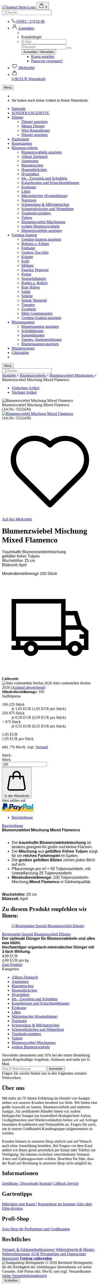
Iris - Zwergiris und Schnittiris (44, 178)
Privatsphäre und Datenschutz (63, 1254)
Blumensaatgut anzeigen (40, 326)
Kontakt (45, 1183)
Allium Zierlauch (34, 156)
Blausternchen (32, 165)
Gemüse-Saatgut (24, 235)
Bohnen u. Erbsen (35, 244)
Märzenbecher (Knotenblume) (44, 196)
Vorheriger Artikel (25, 388)
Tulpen (26, 217)
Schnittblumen (32, 331)
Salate (26, 292)
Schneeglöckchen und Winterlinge (47, 209)
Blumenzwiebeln (25, 148)
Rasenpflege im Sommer (56, 1204)
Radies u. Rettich (34, 283)
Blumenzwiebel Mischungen (43, 222)
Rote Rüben (30, 287)
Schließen (11, 1280)
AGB (35, 1254)
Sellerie (27, 296)
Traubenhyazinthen (36, 213)
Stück (6, 759)
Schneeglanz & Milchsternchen (45, 204)
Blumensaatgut (23, 322)
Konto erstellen (42, 56)
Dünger (17, 117)
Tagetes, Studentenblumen (41, 339)
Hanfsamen (20, 139)
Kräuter (27, 257)
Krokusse (28, 187)
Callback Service (66, 1183)
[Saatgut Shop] (19, 7)
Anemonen (29, 161)
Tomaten (28, 305)
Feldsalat (28, 248)
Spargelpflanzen (33, 278)
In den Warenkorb (16, 796)
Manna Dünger (33, 126)
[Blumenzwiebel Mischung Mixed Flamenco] (37, 414)
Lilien (25, 191)
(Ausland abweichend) (28, 687)
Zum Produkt (12, 965)
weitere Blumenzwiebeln (40, 226)
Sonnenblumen (32, 335)
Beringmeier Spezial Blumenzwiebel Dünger (36, 934)
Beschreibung (22, 817)
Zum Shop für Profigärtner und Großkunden (36, 1229)
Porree (26, 274)
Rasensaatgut (22, 143)
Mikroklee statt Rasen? (19, 1204)
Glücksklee (20, 353)
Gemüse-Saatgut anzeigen (41, 239)
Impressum (10, 1258)
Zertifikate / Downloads (20, 1183)
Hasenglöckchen (34, 170)
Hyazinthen (30, 174)
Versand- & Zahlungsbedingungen (28, 1249)
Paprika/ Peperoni (35, 270)
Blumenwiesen (23, 348)
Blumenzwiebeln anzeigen (41, 152)
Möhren (27, 265)
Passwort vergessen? (47, 61)
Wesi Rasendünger (35, 130)
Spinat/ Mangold (34, 300)
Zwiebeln (28, 309)
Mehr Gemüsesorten (36, 313)
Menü (8, 87)
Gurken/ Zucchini (35, 252)
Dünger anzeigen (34, 122)
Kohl (25, 261)
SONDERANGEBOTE (30, 113)
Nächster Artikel (24, 392)
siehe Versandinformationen (24, 1276)
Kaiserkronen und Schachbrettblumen (50, 183)
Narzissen (28, 200)
